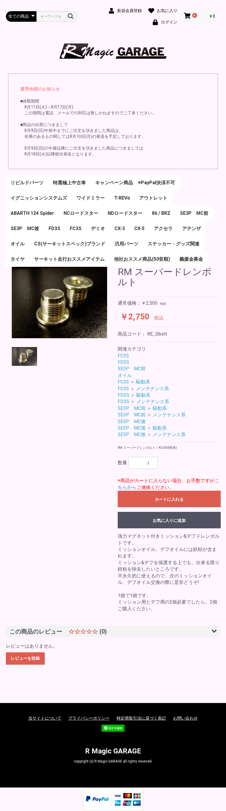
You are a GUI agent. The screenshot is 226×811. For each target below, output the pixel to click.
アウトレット (153, 198)
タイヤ (18, 259)
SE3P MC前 (194, 213)
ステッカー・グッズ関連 (174, 244)
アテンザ (191, 228)
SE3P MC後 (25, 228)
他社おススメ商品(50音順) (142, 259)
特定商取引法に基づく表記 (141, 718)
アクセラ (163, 228)
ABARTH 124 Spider (32, 213)
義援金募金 (191, 259)
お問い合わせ (185, 718)
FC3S (76, 228)
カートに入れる (169, 499)
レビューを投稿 (25, 658)
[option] (59, 302)
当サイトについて (44, 718)
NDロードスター (125, 213)
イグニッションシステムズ (39, 198)
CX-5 (139, 228)
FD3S (54, 228)
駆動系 (143, 382)
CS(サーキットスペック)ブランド (69, 244)
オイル (18, 244)
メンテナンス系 (152, 388)
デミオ (98, 228)
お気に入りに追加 (169, 520)
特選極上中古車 (69, 182)
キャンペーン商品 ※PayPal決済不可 (135, 182)
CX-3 (119, 228)
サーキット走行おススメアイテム (69, 259)
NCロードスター (81, 213)
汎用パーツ (126, 244)
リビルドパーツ (27, 182)
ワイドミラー (91, 198)
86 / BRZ (161, 213)
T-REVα (122, 198)
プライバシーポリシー (88, 718)
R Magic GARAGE (113, 751)
